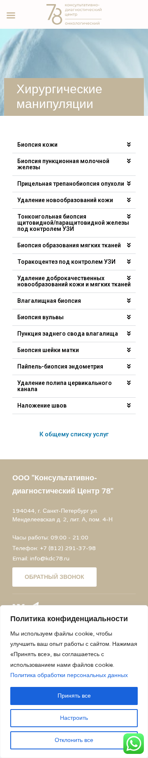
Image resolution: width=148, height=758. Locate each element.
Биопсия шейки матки (48, 350)
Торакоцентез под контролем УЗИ (66, 261)
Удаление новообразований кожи (65, 200)
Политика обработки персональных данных (69, 675)
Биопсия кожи (37, 144)
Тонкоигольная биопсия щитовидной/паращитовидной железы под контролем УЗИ (73, 222)
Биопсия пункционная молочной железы (63, 164)
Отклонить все (74, 740)
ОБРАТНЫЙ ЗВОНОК (54, 577)
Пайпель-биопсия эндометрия (60, 366)
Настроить (74, 717)
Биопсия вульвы (40, 317)
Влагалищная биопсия (49, 300)
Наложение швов (42, 405)
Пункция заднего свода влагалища (67, 333)
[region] (74, 681)
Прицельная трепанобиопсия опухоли (70, 183)
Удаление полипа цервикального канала (64, 386)
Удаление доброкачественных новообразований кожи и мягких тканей (74, 281)
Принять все (74, 695)
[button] (74, 145)
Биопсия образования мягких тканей (69, 245)
